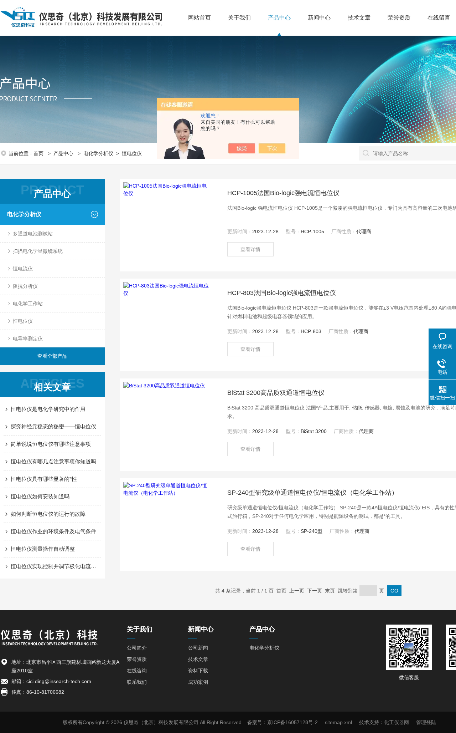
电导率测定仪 (28, 338)
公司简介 (137, 648)
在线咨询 (137, 670)
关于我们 (239, 18)
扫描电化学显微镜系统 (38, 251)
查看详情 (250, 249)
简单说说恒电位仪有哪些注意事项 (51, 444)
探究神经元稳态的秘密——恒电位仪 (53, 426)
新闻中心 (319, 18)
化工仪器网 (396, 722)
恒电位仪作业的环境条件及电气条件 (53, 531)
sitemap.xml (338, 722)
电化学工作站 (28, 303)
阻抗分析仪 (25, 286)
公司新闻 (198, 648)
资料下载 (198, 670)
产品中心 (279, 18)
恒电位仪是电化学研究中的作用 (48, 409)
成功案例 (198, 682)
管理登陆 (426, 722)
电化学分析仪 (98, 153)
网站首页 (199, 18)
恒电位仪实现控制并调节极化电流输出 (56, 566)
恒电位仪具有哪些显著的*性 (44, 479)
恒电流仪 (23, 268)
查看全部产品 (52, 356)
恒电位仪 (132, 153)
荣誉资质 (399, 18)
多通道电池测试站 (33, 233)
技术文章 (359, 18)
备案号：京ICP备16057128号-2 (282, 722)
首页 (39, 153)
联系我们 (137, 682)
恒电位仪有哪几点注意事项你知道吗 (53, 461)
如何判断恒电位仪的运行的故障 (48, 514)
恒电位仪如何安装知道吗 (40, 496)
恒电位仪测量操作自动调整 (43, 549)
